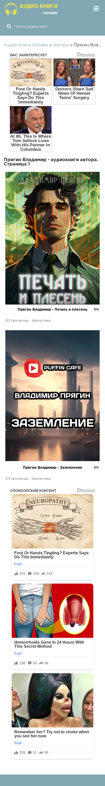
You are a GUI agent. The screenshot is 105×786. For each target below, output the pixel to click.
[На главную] (32, 9)
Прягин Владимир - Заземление (52, 467)
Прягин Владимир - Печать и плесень (52, 309)
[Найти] (9, 27)
